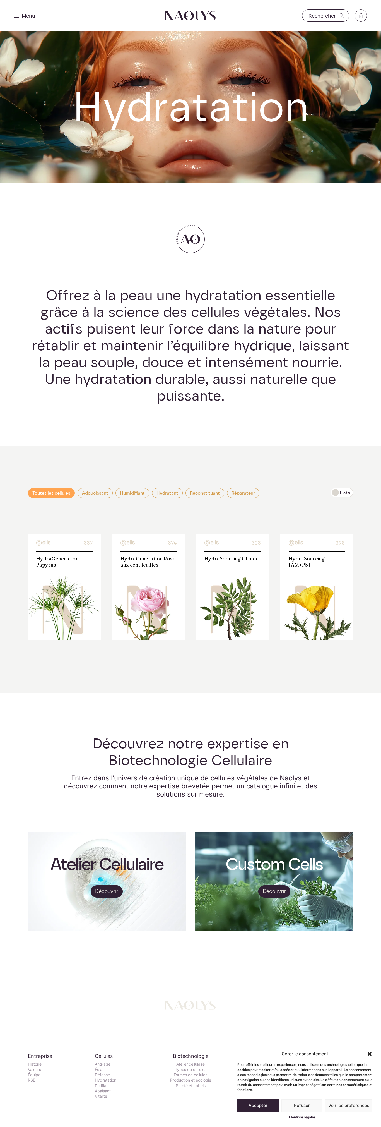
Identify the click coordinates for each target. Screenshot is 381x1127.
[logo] (190, 15)
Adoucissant (95, 493)
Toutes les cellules (51, 493)
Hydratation (105, 1080)
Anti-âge (102, 1064)
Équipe (34, 1074)
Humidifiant (132, 493)
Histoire (35, 1064)
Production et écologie (190, 1080)
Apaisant (103, 1090)
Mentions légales (302, 1117)
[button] (369, 1054)
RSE (31, 1080)
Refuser (302, 1105)
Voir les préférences (348, 1105)
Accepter (258, 1105)
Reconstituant (205, 493)
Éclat (99, 1069)
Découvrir (106, 891)
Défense (102, 1074)
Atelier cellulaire (190, 1064)
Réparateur (243, 493)
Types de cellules (190, 1069)
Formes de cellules (190, 1074)
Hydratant (167, 493)
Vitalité (101, 1096)
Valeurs (34, 1069)
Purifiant (102, 1085)
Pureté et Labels (191, 1085)
